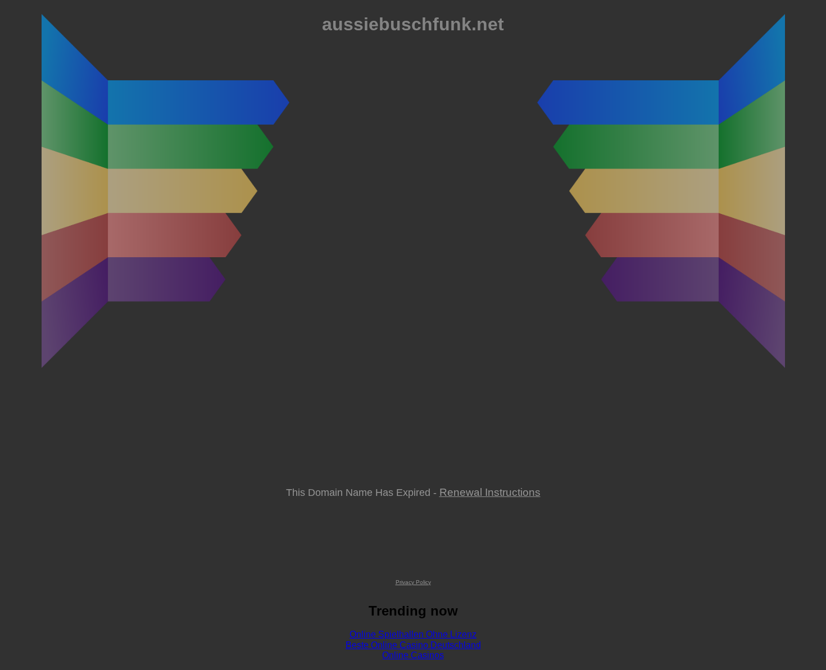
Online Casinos (413, 655)
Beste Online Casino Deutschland (413, 645)
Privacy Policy (413, 582)
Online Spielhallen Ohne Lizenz (413, 634)
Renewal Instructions (490, 492)
